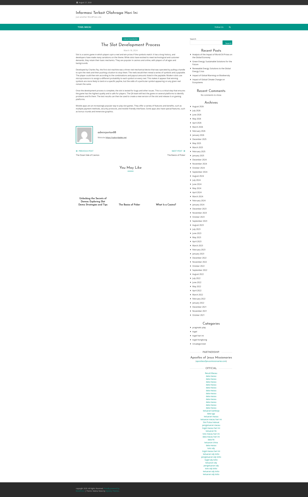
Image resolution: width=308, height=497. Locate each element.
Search (193, 39)
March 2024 (197, 196)
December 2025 (199, 139)
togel (194, 331)
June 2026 (196, 114)
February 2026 (198, 131)
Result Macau (211, 373)
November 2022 (199, 262)
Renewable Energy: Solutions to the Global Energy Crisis (211, 70)
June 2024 (196, 184)
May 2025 (196, 143)
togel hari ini (198, 335)
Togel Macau (84, 27)
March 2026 (197, 127)
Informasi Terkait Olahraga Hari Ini (107, 13)
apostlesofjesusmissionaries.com (211, 361)
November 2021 (199, 311)
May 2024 (196, 188)
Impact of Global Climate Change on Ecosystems (208, 81)
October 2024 (198, 168)
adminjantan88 (107, 132)
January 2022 (198, 302)
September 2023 (199, 221)
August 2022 (198, 274)
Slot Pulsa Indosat (211, 422)
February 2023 (198, 249)
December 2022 (199, 258)
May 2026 (196, 118)
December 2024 (199, 159)
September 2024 (199, 172)
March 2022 (197, 294)
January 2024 (198, 204)
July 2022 (196, 278)
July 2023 (196, 229)
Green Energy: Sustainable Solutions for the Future (212, 63)
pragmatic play (199, 327)
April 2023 (196, 241)
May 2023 (196, 237)
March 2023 (197, 245)
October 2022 (198, 266)
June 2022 (196, 282)
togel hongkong (199, 339)
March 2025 (197, 147)
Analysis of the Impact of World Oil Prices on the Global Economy (212, 56)
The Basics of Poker (129, 205)
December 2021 (199, 307)
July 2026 (196, 110)
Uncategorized (130, 39)
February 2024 (198, 200)
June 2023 (196, 233)
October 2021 (198, 315)
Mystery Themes (112, 491)
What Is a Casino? (166, 205)
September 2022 (199, 270)
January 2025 (198, 155)
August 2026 (198, 106)
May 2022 (196, 286)
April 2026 (196, 123)
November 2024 (199, 163)
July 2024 (196, 180)
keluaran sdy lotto (211, 471)
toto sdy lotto (211, 468)
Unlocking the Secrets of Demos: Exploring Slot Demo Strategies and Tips (92, 201)
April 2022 (196, 290)
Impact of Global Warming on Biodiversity (211, 75)
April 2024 (196, 192)
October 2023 (198, 217)
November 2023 (199, 213)
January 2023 (198, 253)
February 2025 (198, 151)
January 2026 (198, 135)
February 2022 (198, 298)
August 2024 (198, 176)
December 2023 (199, 208)
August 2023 (198, 225)
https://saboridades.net (116, 137)
